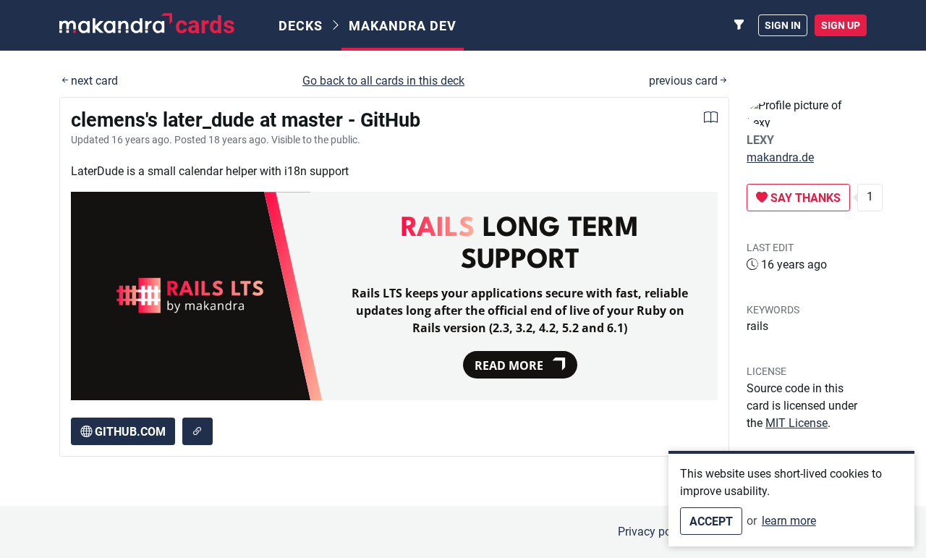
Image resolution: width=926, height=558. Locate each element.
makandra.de (780, 157)
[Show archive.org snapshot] (197, 431)
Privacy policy (653, 531)
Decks (301, 25)
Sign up (840, 25)
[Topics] (739, 25)
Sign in (783, 25)
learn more (789, 521)
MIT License (796, 423)
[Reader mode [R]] (711, 119)
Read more (509, 365)
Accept (711, 521)
